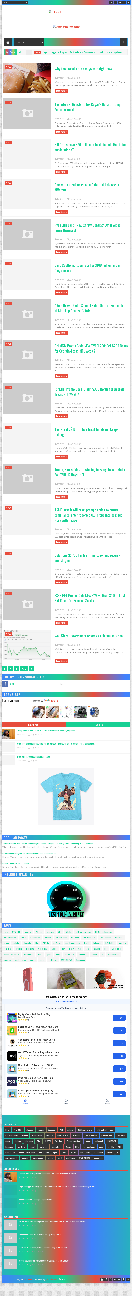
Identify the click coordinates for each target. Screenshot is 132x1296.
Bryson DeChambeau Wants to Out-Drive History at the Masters (44, 1260)
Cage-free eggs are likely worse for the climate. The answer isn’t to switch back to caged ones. (56, 743)
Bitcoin (23, 937)
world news (52, 960)
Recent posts (34, 725)
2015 (24, 668)
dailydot (16, 943)
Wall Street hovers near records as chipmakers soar (89, 635)
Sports (48, 954)
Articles (69, 931)
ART (59, 931)
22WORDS (16, 931)
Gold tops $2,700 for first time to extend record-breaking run (87, 557)
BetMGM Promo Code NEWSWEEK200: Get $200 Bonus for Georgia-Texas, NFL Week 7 (91, 348)
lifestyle (19, 948)
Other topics (116, 948)
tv (102, 954)
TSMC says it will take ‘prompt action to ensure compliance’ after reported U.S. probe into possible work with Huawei (88, 515)
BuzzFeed (75, 937)
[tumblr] (124, 2)
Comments (98, 725)
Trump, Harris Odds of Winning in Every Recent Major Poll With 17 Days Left (89, 472)
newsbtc (97, 948)
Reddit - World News (11, 954)
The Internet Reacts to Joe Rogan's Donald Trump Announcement (87, 107)
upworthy (7, 960)
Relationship (28, 954)
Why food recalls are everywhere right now (83, 68)
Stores (58, 954)
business (48, 937)
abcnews (28, 931)
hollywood (97, 943)
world (42, 960)
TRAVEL (95, 954)
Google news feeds (72, 943)
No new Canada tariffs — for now (16, 863)
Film (37, 943)
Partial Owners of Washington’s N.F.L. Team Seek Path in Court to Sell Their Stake (52, 1221)
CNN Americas (105, 937)
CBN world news (89, 937)
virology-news (20, 960)
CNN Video (119, 937)
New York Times (75, 948)
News (6, 931)
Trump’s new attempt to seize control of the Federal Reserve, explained (46, 730)
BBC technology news (103, 931)
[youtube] (102, 1279)
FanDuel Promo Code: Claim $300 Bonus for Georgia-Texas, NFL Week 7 (90, 391)
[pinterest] (120, 2)
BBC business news (83, 931)
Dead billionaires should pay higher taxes (102, 52)
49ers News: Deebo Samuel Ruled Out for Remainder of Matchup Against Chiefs (89, 308)
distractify (27, 943)
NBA (63, 948)
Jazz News (8, 948)
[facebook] (111, 2)
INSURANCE (109, 943)
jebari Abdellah (51, 1279)
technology (83, 954)
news (79, 52)
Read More (60, 90)
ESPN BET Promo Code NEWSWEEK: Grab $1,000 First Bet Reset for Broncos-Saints (89, 598)
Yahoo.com (80, 960)
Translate (54, 700)
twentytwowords (113, 954)
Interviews (123, 943)
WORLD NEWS (66, 960)
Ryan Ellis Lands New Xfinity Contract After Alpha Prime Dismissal (87, 227)
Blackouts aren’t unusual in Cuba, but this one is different (86, 187)
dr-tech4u (29, 1279)
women (33, 960)
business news (61, 937)
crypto (6, 943)
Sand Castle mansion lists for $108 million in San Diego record (87, 267)
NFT (106, 948)
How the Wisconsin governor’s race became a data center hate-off (29, 853)
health (86, 943)
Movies (54, 948)
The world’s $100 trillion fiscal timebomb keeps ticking (86, 432)
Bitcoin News (35, 937)
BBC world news (10, 937)
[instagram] (115, 2)
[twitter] (128, 2)
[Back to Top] (128, 1279)
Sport (40, 954)
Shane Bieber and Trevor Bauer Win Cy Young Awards (40, 1234)
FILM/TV (46, 943)
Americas (50, 931)
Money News (43, 948)
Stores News (70, 954)
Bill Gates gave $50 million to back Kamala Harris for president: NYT (90, 147)
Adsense (39, 931)
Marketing (30, 948)
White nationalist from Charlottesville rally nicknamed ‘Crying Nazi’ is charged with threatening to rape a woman (47, 843)
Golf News (57, 943)
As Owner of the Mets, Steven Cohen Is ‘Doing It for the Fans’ (43, 1247)
